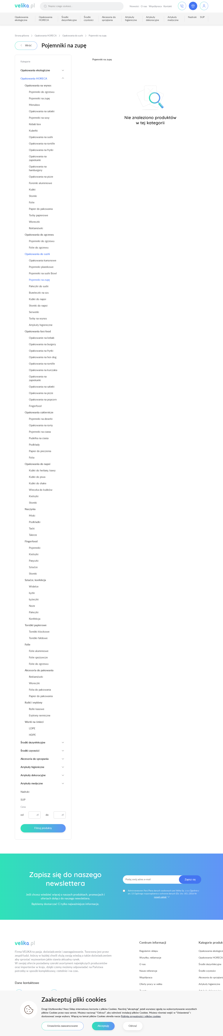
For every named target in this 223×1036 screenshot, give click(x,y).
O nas (144, 6)
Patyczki (34, 561)
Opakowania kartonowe (42, 260)
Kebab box (35, 124)
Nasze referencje (148, 971)
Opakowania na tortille (42, 143)
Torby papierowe (38, 215)
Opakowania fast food (38, 331)
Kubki (32, 189)
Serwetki (34, 312)
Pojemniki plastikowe (41, 267)
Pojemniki (34, 548)
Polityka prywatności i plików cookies (141, 1016)
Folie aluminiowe (38, 651)
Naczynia (30, 509)
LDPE (32, 728)
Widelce (34, 586)
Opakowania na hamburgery (38, 168)
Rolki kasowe (36, 709)
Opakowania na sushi (41, 137)
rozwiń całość (160, 897)
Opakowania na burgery (42, 344)
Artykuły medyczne (173, 18)
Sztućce (33, 567)
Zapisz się (190, 879)
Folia (31, 457)
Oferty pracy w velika (150, 984)
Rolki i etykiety (33, 702)
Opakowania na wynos (38, 85)
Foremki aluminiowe (40, 183)
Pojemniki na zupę (39, 98)
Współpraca (155, 6)
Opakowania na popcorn (43, 399)
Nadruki (192, 17)
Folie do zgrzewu (38, 247)
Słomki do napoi (38, 305)
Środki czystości (88, 18)
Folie (31, 202)
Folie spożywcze (38, 657)
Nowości (134, 6)
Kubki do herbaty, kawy (42, 470)
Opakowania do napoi (37, 464)
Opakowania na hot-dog (42, 357)
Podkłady (34, 445)
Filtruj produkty (43, 828)
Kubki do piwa (37, 477)
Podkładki (34, 522)
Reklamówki (36, 228)
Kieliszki (34, 496)
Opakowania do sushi (72, 36)
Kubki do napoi (37, 299)
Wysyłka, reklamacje (150, 958)
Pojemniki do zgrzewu (41, 92)
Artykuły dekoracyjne (152, 18)
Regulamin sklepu (148, 951)
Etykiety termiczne (39, 715)
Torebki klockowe (39, 631)
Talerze (33, 535)
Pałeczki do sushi (38, 286)
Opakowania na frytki (41, 150)
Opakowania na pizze (41, 176)
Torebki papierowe (36, 625)
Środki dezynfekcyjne (69, 18)
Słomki (33, 196)
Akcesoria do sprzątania (109, 18)
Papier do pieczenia (40, 451)
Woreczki (34, 222)
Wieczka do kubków (40, 490)
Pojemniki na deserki (41, 419)
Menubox (34, 105)
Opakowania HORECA (45, 18)
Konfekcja (34, 619)
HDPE (32, 735)
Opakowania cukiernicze (39, 412)
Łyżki (32, 593)
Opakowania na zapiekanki (38, 158)
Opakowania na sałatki (42, 111)
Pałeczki (34, 612)
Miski (32, 515)
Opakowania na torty (41, 425)
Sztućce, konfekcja (35, 580)
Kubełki (33, 130)
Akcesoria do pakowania (39, 670)
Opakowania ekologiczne (21, 18)
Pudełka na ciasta (38, 438)
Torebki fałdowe (38, 638)
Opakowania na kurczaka (43, 370)
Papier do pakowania (41, 209)
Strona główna (22, 36)
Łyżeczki (34, 599)
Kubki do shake (37, 483)
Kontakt (167, 6)
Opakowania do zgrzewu (39, 235)
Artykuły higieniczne (131, 18)
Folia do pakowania (40, 690)
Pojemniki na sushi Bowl (43, 273)
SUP (202, 17)
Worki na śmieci (34, 722)
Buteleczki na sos (39, 293)
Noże (32, 606)
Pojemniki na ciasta (40, 432)
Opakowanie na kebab (41, 338)
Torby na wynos (38, 318)
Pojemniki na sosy (39, 118)
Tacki (32, 528)
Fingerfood (35, 406)
